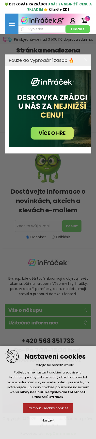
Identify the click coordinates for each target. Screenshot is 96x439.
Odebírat (38, 237)
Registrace (60, 20)
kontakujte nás (50, 103)
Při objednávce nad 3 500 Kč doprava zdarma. (53, 39)
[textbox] (41, 29)
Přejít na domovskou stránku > (47, 117)
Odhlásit (63, 237)
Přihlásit (72, 20)
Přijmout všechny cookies (48, 408)
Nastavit (48, 420)
